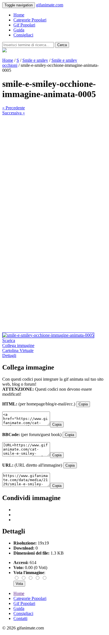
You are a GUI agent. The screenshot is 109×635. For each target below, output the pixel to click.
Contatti (20, 618)
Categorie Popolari (29, 20)
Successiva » (13, 112)
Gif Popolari (24, 25)
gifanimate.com (49, 5)
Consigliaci (23, 35)
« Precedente (13, 107)
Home (18, 15)
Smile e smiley (35, 60)
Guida (18, 30)
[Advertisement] (54, 169)
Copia (83, 404)
